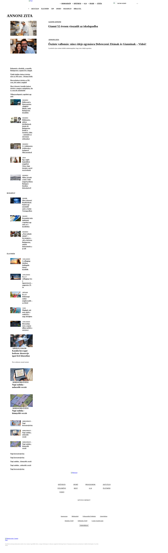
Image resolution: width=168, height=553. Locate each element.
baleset (24, 216)
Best (76, 488)
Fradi (92, 3)
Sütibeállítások (84, 525)
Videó (61, 492)
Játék (99, 3)
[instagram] (132, 3)
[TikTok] (84, 505)
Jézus (24, 157)
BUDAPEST (67, 8)
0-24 (85, 3)
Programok (90, 484)
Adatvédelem (103, 516)
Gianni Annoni (54, 22)
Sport (58, 8)
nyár (24, 308)
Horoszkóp (66, 3)
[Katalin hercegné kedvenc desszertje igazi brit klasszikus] (21, 358)
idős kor (25, 292)
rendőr (24, 198)
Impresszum (64, 516)
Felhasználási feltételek (89, 516)
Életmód (44, 8)
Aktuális (35, 8)
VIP (52, 8)
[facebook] (131, 3)
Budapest (25, 100)
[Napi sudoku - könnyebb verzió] (21, 416)
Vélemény (61, 488)
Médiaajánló (75, 516)
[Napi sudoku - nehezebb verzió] (21, 390)
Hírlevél (77, 8)
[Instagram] (88, 505)
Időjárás (77, 3)
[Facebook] (79, 505)
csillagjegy (26, 259)
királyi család (19, 348)
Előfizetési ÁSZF (82, 521)
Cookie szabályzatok (97, 521)
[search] (137, 3)
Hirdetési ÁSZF (69, 521)
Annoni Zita (53, 40)
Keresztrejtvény (21, 382)
